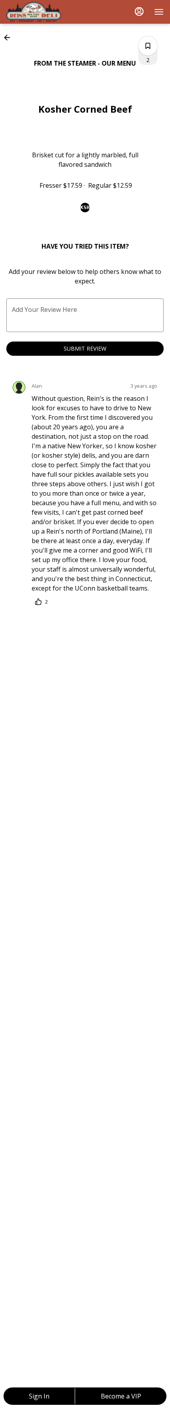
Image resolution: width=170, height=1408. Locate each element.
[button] (9, 37)
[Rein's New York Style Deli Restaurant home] (41, 12)
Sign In (39, 1396)
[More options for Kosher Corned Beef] (147, 45)
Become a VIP (121, 1396)
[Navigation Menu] (159, 12)
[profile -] (139, 11)
